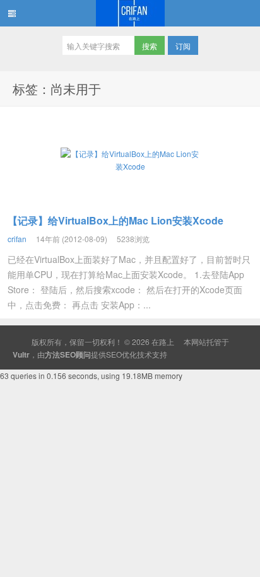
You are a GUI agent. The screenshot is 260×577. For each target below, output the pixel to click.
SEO (114, 354)
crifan (17, 238)
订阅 (183, 45)
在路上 (130, 13)
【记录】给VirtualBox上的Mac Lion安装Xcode (115, 220)
